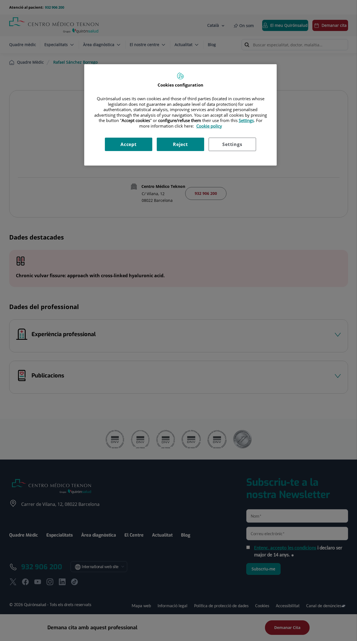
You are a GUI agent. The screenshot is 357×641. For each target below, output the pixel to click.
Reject (180, 144)
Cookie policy (209, 126)
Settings (232, 144)
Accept (128, 144)
